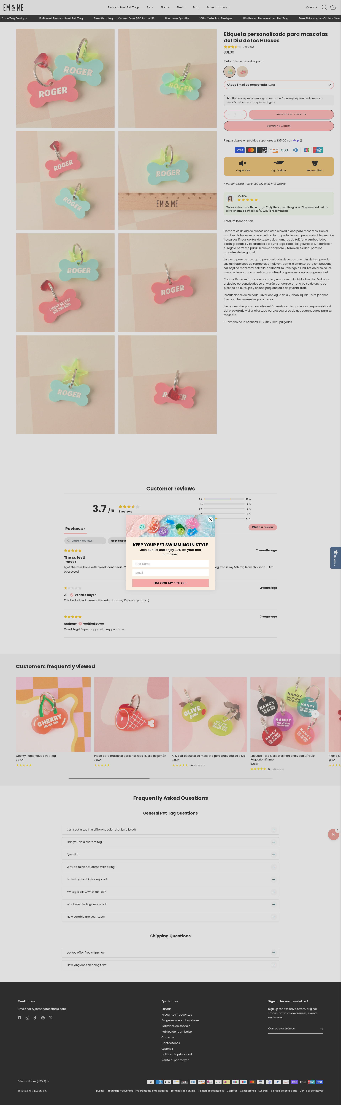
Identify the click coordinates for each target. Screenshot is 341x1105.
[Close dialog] (210, 520)
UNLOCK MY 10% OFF (171, 583)
